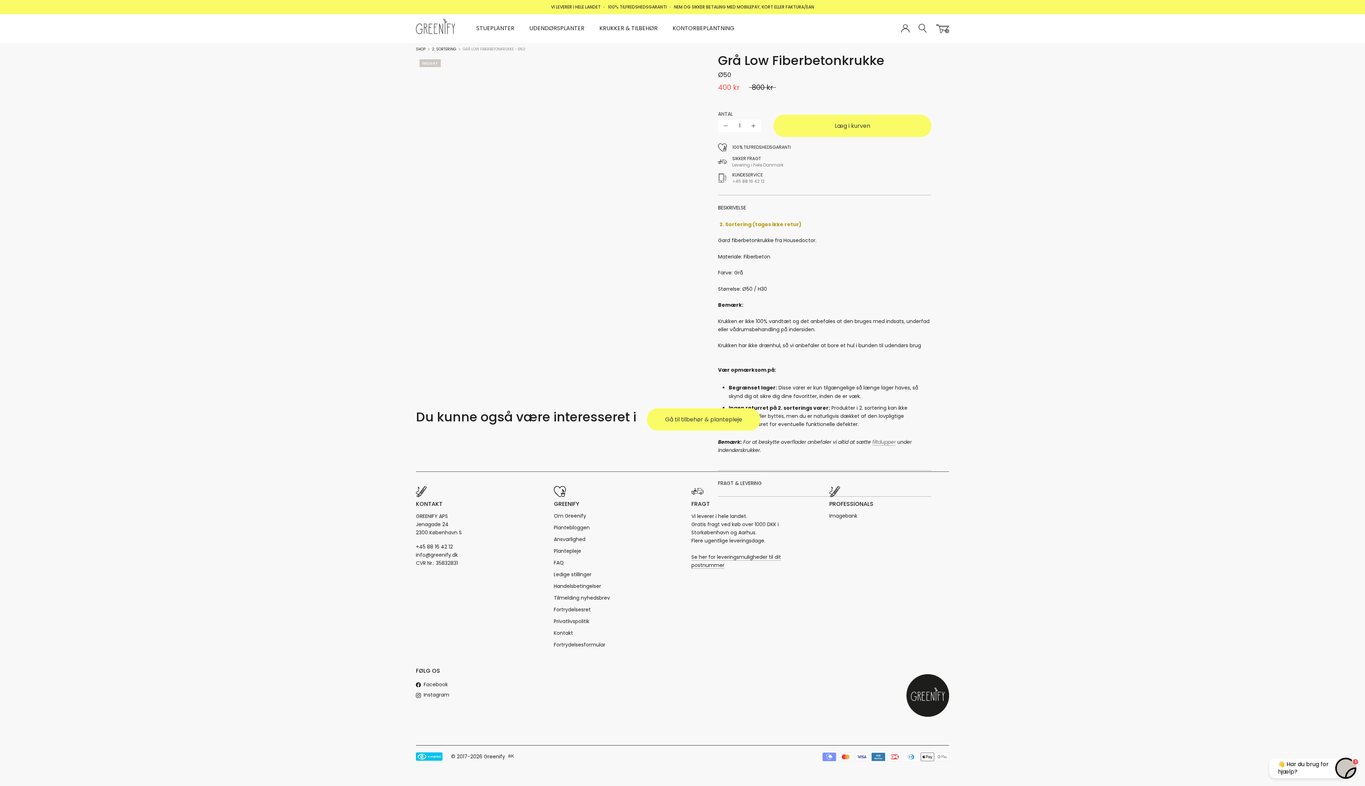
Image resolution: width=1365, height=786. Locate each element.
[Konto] (905, 28)
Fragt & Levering (740, 483)
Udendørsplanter (556, 28)
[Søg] (923, 28)
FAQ (559, 562)
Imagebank (843, 515)
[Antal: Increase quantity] (753, 126)
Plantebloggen (572, 527)
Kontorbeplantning (703, 28)
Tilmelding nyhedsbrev (582, 597)
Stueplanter (495, 28)
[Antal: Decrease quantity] (725, 126)
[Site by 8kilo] (511, 756)
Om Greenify (570, 515)
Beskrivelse (732, 207)
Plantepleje (567, 551)
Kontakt (563, 633)
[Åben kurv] (942, 28)
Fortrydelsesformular (579, 644)
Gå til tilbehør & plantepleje (703, 419)
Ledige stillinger (573, 574)
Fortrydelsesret (572, 609)
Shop (420, 49)
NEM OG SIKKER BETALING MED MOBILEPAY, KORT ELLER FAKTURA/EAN (744, 7)
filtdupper (884, 442)
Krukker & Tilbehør (628, 28)
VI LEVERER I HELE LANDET (576, 7)
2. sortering (444, 49)
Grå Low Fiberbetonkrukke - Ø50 (494, 49)
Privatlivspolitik (571, 621)
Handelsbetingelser (577, 586)
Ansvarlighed (569, 539)
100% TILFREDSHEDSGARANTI (637, 7)
